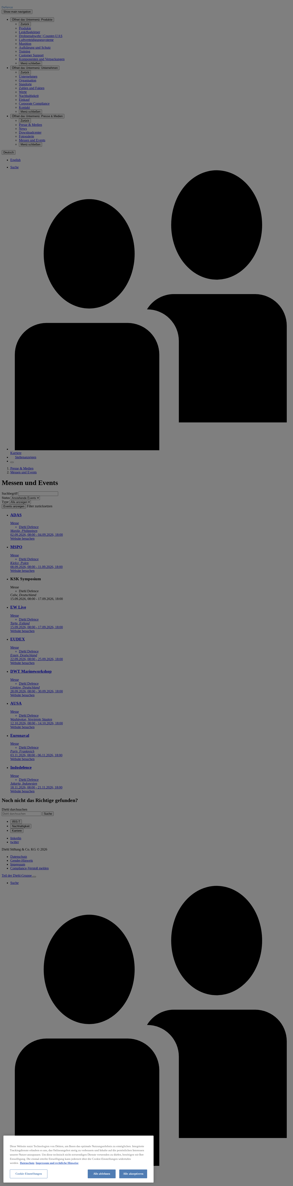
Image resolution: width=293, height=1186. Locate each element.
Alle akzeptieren (133, 1173)
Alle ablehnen (101, 1173)
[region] (78, 1159)
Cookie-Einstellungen (28, 1173)
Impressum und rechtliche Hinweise (57, 1163)
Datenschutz (27, 1163)
